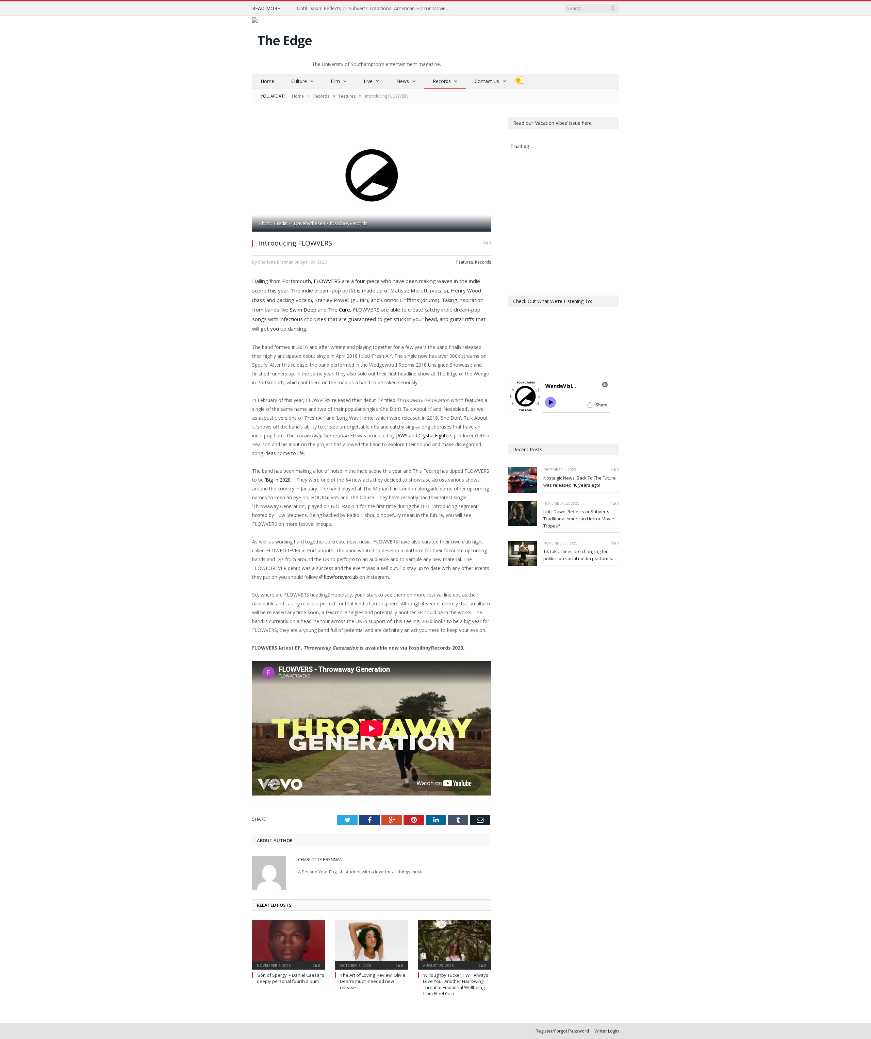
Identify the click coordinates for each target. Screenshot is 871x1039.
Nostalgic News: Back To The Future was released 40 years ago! (579, 481)
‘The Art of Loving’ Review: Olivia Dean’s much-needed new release (372, 981)
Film (335, 81)
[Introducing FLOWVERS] (371, 175)
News (402, 81)
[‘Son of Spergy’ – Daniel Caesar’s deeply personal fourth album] (288, 944)
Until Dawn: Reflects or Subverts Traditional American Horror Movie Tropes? (375, 8)
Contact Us (487, 81)
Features (464, 262)
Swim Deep (303, 309)
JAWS (402, 435)
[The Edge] (282, 38)
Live (368, 81)
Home (267, 81)
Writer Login (606, 1031)
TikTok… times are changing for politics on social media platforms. (578, 555)
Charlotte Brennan (320, 859)
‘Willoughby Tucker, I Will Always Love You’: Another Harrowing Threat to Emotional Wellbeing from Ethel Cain (455, 984)
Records (442, 81)
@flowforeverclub (338, 577)
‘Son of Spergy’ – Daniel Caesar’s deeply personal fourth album (290, 978)
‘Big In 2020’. (280, 479)
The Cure (339, 309)
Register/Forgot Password (562, 1031)
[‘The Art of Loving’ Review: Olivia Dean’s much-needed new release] (371, 944)
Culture (299, 81)
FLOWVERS (327, 281)
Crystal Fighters (435, 435)
